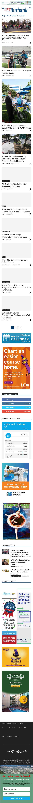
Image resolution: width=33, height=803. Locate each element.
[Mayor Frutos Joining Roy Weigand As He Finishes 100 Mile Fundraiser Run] (16, 275)
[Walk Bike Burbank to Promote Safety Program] (16, 250)
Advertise (16, 736)
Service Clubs (23, 728)
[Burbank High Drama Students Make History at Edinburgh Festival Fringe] (5, 551)
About (3, 736)
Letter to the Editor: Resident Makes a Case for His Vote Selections (21, 572)
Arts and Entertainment (16, 556)
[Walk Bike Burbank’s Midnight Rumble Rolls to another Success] (16, 200)
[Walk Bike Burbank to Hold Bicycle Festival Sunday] (16, 57)
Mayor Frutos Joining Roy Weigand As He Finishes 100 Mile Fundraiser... (16, 287)
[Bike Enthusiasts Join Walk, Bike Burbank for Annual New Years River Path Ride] (16, 26)
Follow (28, 403)
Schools (20, 723)
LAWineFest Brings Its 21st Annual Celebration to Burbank (20, 562)
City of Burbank (6, 153)
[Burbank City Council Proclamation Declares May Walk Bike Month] (16, 303)
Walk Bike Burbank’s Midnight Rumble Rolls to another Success (16, 210)
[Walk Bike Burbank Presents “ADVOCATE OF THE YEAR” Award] (16, 101)
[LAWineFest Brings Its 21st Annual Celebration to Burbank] (5, 562)
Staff (3, 42)
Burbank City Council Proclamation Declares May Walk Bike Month (16, 315)
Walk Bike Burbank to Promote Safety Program (14, 261)
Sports (14, 723)
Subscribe (27, 411)
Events (3, 206)
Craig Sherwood (6, 264)
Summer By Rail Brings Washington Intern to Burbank (14, 236)
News (3, 32)
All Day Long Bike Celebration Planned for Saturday (14, 185)
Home (4, 723)
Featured (4, 728)
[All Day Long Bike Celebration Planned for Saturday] (16, 174)
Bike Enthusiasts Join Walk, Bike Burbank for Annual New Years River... (15, 37)
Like (12, 401)
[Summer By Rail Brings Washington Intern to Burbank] (16, 225)
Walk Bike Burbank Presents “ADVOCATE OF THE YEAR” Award (16, 127)
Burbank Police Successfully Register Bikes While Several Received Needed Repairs (14, 158)
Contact (9, 736)
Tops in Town (13, 728)
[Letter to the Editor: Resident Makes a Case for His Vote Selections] (5, 570)
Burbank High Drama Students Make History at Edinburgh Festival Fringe (19, 552)
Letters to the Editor (15, 576)
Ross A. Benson (6, 163)
